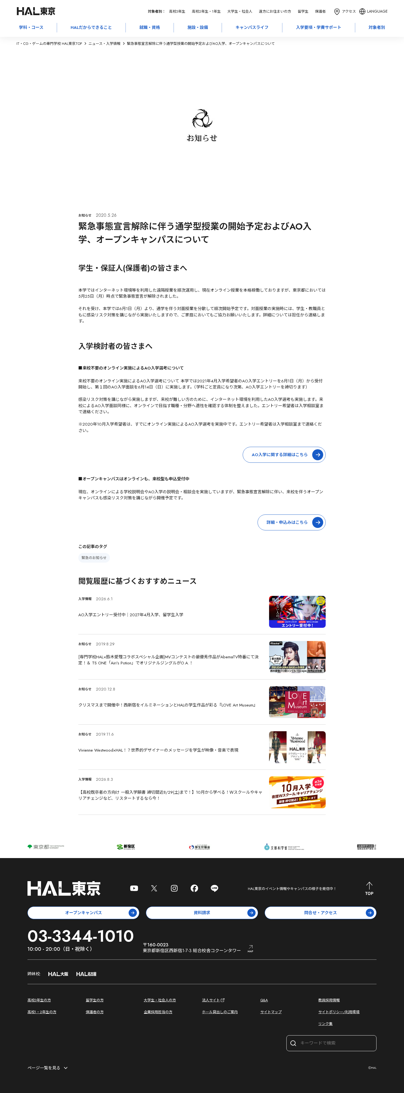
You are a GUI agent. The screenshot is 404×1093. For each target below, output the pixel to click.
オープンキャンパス (83, 913)
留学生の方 (95, 1000)
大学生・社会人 (239, 11)
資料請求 (202, 913)
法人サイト (211, 1000)
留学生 (303, 11)
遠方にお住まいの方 (275, 11)
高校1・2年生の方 (41, 1012)
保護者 (320, 11)
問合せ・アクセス (320, 913)
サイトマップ (271, 1012)
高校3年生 (177, 11)
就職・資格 (149, 27)
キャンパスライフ (252, 27)
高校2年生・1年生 (206, 11)
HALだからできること (91, 27)
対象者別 (377, 27)
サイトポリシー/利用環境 (338, 1012)
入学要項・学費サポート (318, 27)
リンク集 (325, 1023)
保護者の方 (95, 1012)
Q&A (264, 1000)
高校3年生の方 (39, 1000)
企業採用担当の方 (158, 1012)
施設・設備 (197, 27)
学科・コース (31, 27)
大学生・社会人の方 (160, 1000)
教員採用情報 (329, 1000)
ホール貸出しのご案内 (220, 1012)
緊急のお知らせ (94, 557)
